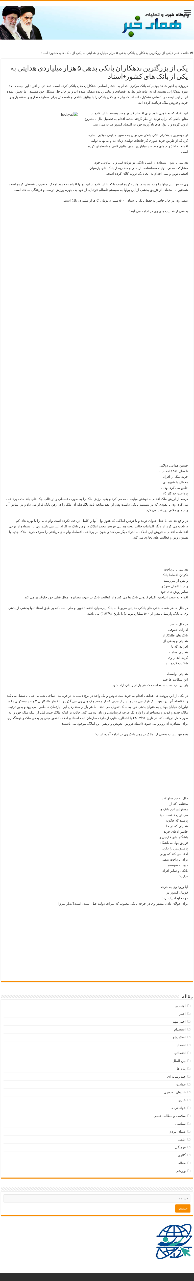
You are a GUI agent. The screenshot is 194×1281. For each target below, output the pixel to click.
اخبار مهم (179, 1021)
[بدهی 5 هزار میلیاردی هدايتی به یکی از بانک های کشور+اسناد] (97, 235)
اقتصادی (180, 1053)
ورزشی (181, 1171)
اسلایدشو (179, 1037)
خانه (186, 53)
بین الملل (179, 1061)
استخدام (180, 1029)
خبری (182, 1100)
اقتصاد (181, 1045)
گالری (182, 1155)
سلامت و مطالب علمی (170, 1116)
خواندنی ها (178, 1108)
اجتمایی (180, 1006)
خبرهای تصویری (175, 1092)
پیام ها (181, 1069)
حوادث (181, 1084)
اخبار (177, 53)
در (186, 86)
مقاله (182, 1163)
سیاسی (180, 1124)
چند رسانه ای (176, 1076)
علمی (182, 1139)
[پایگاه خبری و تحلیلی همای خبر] (97, 22)
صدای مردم (177, 1131)
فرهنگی (180, 1147)
